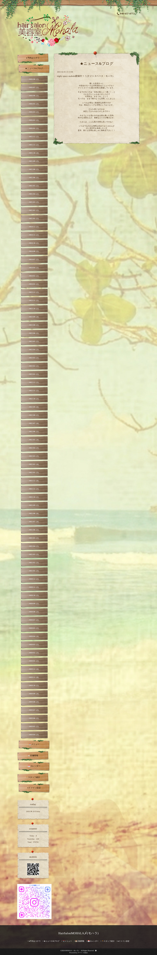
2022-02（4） (34, 464)
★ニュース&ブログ (34, 68)
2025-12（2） (34, 137)
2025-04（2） (34, 194)
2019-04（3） (34, 735)
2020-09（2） (34, 604)
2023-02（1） (34, 366)
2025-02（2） (34, 210)
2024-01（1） (34, 284)
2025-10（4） (34, 153)
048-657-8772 (127, 13)
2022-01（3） (34, 472)
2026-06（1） (34, 96)
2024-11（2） (34, 235)
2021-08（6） (34, 513)
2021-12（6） (34, 481)
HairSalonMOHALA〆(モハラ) (78, 933)
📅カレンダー (34, 766)
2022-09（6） (34, 407)
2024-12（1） (34, 227)
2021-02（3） (34, 563)
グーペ (79, 953)
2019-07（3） (34, 710)
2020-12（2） (34, 579)
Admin (85, 953)
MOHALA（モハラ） (72, 950)
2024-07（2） (34, 259)
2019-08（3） (34, 702)
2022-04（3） (34, 448)
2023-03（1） (34, 358)
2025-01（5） (34, 218)
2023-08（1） (34, 325)
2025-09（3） (34, 161)
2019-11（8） (34, 677)
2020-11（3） (34, 587)
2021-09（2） (34, 505)
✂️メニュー (34, 744)
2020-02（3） (34, 653)
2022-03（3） (34, 456)
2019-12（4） (34, 669)
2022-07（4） (34, 423)
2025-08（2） (34, 169)
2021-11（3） (34, 489)
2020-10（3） (34, 595)
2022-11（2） (34, 391)
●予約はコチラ (33, 58)
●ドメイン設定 (34, 788)
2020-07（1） (34, 620)
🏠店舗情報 (33, 755)
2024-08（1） (34, 251)
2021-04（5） (34, 546)
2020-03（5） (34, 645)
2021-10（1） (34, 497)
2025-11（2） (34, 145)
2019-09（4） (34, 694)
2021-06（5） (34, 530)
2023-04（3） (34, 350)
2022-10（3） (34, 399)
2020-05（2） (34, 628)
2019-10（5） (34, 685)
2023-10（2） (34, 309)
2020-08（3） (34, 612)
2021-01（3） (34, 571)
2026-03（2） (34, 112)
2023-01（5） (34, 374)
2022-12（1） (34, 382)
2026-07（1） (34, 87)
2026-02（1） (34, 120)
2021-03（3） (34, 554)
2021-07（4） (34, 522)
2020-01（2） (34, 661)
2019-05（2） (34, 726)
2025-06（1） (34, 178)
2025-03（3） (34, 202)
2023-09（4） (34, 317)
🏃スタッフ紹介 (33, 777)
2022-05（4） (34, 440)
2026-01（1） (34, 128)
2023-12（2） (34, 292)
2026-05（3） (34, 104)
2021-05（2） (34, 538)
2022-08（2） (34, 415)
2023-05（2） (34, 341)
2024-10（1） (34, 243)
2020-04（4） (34, 636)
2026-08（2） (34, 79)
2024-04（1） (34, 268)
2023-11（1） (34, 300)
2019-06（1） (34, 718)
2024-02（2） (34, 276)
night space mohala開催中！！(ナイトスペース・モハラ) (85, 76)
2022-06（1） (34, 432)
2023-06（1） (34, 333)
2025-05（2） (34, 186)
